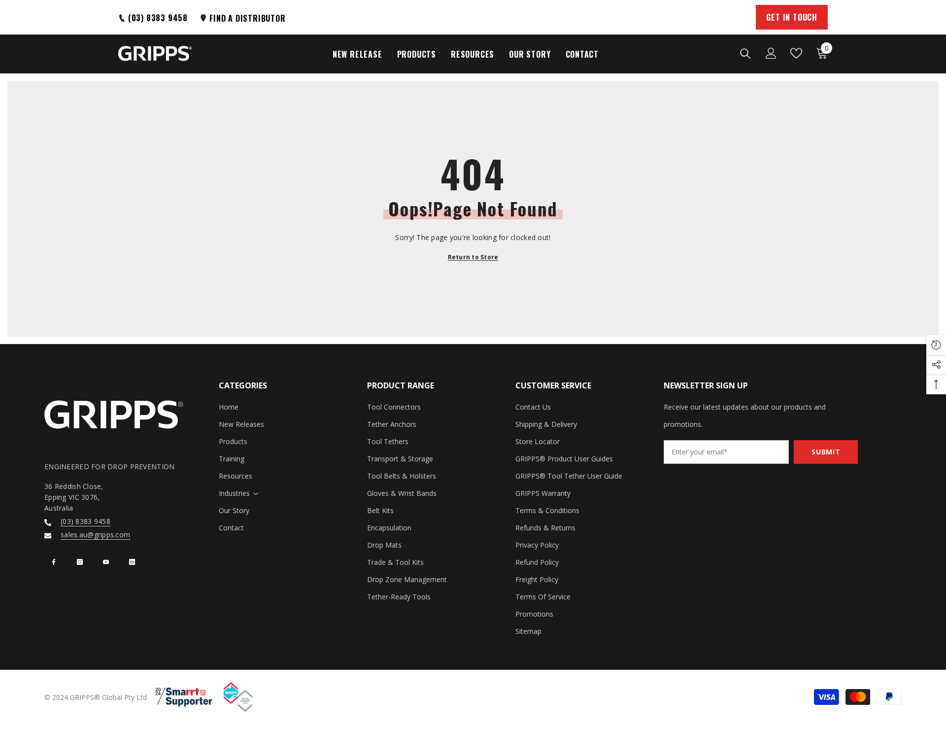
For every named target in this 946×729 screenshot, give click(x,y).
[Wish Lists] (796, 53)
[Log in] (771, 53)
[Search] (745, 53)
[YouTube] (106, 562)
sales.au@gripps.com (95, 534)
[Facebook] (53, 562)
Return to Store (473, 257)
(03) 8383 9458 (85, 521)
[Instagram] (79, 562)
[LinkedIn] (132, 562)
